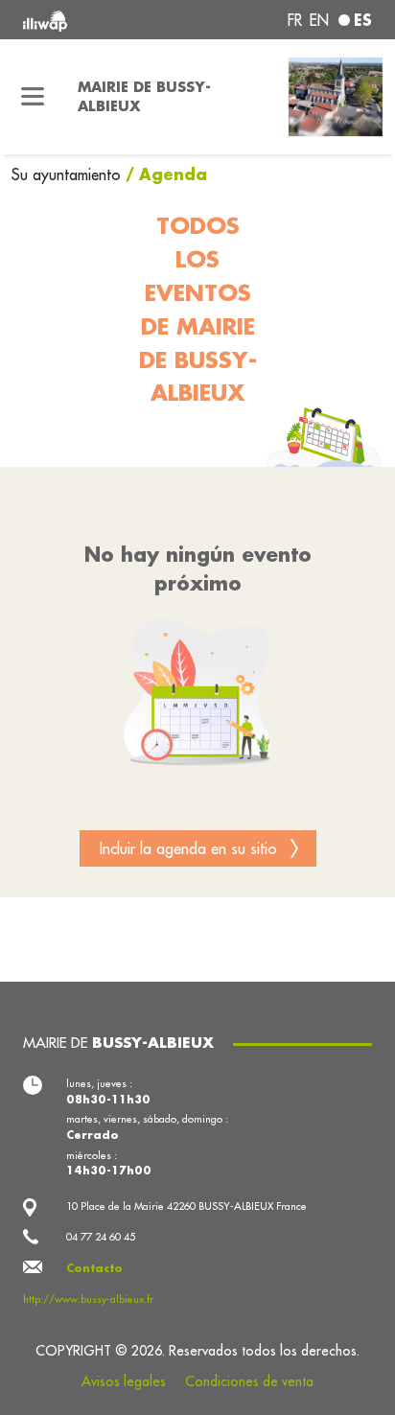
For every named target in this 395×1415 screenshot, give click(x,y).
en (319, 20)
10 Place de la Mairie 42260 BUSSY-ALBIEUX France (186, 1206)
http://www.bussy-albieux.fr (88, 1299)
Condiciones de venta (249, 1381)
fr (295, 20)
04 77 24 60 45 (100, 1236)
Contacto (94, 1268)
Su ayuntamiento (69, 174)
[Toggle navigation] (33, 96)
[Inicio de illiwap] (89, 19)
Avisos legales (123, 1381)
